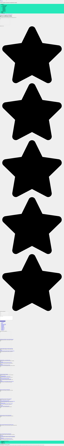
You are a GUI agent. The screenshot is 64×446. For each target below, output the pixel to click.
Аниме (2, 12)
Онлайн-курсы (3, 327)
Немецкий (4, 7)
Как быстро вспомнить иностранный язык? (5, 389)
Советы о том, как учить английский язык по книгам (6, 438)
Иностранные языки (3, 6)
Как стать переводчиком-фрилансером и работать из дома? (6, 424)
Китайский (4, 9)
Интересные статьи (3, 11)
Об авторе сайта (3, 443)
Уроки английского (5, 5)
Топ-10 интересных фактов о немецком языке (5, 376)
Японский (4, 10)
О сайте (2, 442)
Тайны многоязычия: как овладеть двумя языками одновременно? (7, 436)
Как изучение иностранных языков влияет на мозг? (6, 362)
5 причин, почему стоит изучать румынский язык (5, 415)
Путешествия (2, 328)
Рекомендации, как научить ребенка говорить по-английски (7, 381)
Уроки (2, 4)
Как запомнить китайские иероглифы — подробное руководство (7, 401)
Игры (2, 323)
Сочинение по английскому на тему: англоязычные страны (6, 339)
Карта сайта (2, 441)
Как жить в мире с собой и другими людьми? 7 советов (6, 403)
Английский (2, 322)
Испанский (4, 8)
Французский (2, 329)
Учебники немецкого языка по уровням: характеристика (6, 348)
